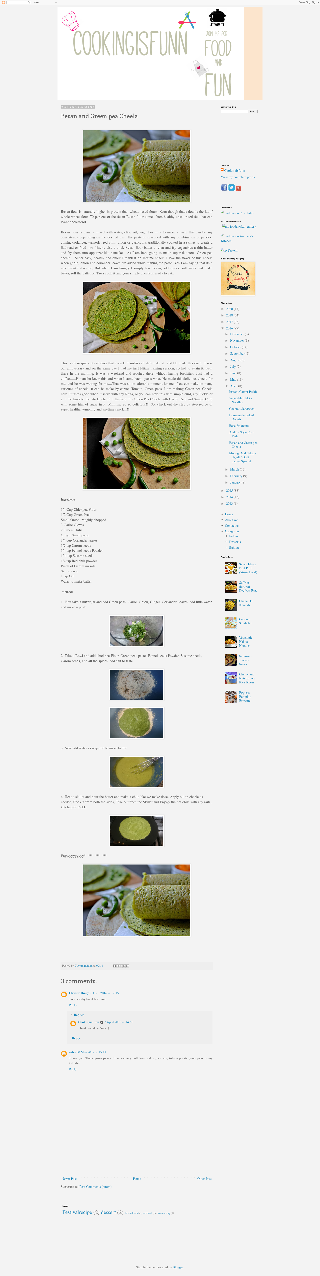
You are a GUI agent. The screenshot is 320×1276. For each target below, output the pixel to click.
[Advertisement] (137, 1149)
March (235, 469)
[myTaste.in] (229, 250)
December (237, 334)
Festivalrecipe (77, 1211)
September (238, 353)
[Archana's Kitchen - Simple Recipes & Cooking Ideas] (239, 240)
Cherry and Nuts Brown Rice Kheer (247, 678)
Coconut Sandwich (241, 408)
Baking (234, 547)
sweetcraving (163, 1213)
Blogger (178, 1267)
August (235, 360)
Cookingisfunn (88, 1022)
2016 (230, 328)
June (233, 373)
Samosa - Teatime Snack (245, 660)
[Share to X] (120, 966)
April (234, 386)
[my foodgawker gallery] (239, 226)
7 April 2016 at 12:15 (104, 993)
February (236, 476)
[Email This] (114, 966)
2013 (230, 503)
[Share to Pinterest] (127, 966)
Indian (233, 536)
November (237, 340)
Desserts (235, 541)
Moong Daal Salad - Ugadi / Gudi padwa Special (242, 457)
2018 (230, 315)
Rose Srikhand (239, 425)
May (233, 379)
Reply (73, 1005)
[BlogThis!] (117, 966)
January (236, 482)
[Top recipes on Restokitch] (237, 213)
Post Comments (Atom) (96, 1186)
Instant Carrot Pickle (243, 391)
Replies (79, 1014)
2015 (230, 490)
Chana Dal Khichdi (246, 603)
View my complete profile (238, 177)
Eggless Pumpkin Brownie (245, 696)
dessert (108, 1211)
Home (137, 1178)
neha (72, 1052)
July (233, 366)
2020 (230, 308)
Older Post (204, 1178)
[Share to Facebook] (124, 966)
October (236, 347)
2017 (230, 321)
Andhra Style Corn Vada (241, 434)
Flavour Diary (79, 993)
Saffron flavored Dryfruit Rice (248, 586)
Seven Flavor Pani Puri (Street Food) (248, 568)
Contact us (232, 525)
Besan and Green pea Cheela (243, 444)
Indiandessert (132, 1213)
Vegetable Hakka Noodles (240, 400)
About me (231, 520)
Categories (232, 531)
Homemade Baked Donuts (241, 417)
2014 (230, 497)
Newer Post (69, 1178)
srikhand (147, 1213)
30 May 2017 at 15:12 (91, 1052)
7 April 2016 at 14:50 (118, 1022)
